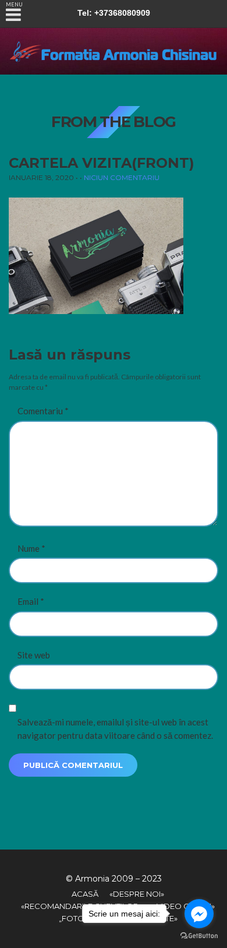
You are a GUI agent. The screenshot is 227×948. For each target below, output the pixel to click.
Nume (31, 548)
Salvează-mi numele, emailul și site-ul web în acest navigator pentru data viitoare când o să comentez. (115, 729)
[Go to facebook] (199, 913)
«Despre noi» (136, 893)
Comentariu (43, 411)
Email (30, 601)
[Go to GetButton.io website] (199, 936)
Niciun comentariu (121, 177)
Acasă (85, 893)
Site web (33, 655)
